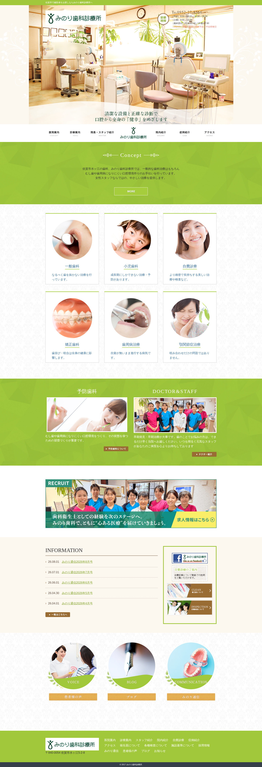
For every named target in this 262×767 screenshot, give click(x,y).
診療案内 (125, 740)
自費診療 (178, 740)
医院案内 (110, 740)
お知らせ (160, 750)
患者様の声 (130, 750)
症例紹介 (194, 740)
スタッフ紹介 (144, 740)
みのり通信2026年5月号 (77, 593)
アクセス (110, 745)
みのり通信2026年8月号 (77, 561)
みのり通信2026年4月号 (77, 603)
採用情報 (204, 745)
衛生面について (130, 745)
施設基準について (182, 745)
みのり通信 (111, 750)
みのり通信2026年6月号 (77, 582)
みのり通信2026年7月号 (77, 572)
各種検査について (155, 745)
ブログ (145, 750)
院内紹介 (162, 740)
